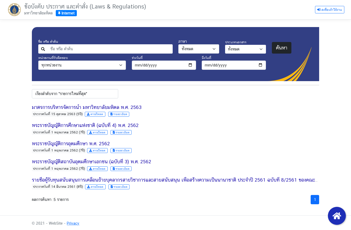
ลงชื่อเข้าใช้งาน (331, 10)
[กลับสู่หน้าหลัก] (337, 216)
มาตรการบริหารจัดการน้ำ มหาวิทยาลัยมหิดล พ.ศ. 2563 (87, 107)
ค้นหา (281, 47)
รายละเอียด (120, 114)
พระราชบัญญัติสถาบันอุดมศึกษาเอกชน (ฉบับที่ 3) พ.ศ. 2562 (91, 161)
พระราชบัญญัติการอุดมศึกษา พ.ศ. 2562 (71, 143)
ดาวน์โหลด (96, 114)
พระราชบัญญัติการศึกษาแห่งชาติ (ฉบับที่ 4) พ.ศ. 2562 (85, 125)
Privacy (73, 223)
